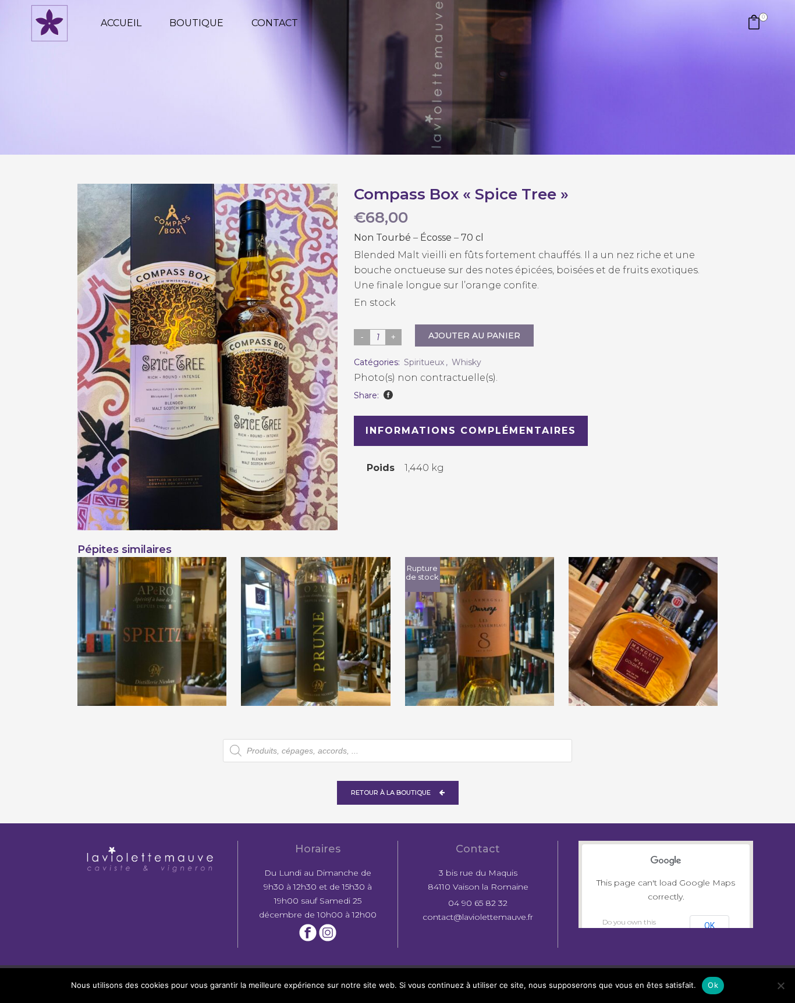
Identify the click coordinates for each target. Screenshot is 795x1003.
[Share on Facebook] (388, 394)
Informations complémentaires (470, 430)
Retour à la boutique (391, 792)
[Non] (780, 985)
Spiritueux (424, 362)
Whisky (466, 362)
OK (709, 925)
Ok (713, 985)
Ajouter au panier (474, 335)
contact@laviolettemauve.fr (478, 917)
